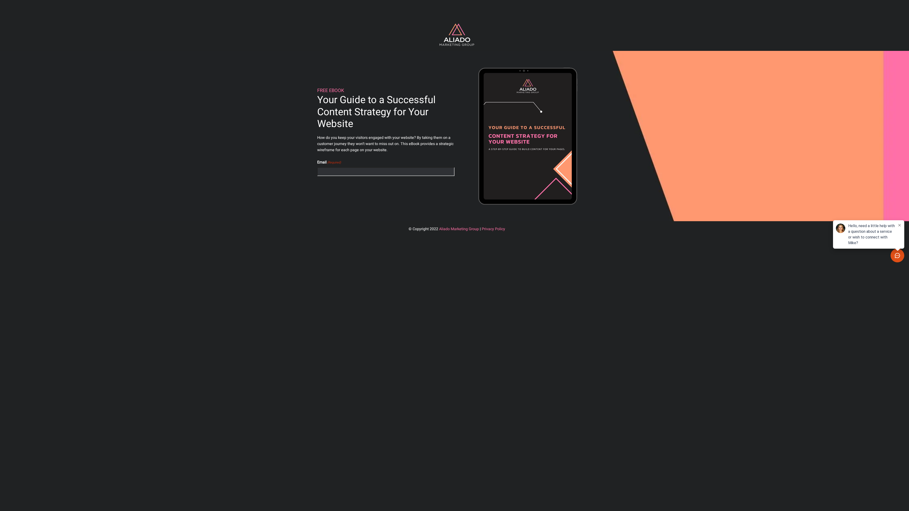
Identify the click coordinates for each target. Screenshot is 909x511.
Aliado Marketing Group (459, 229)
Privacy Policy (493, 229)
